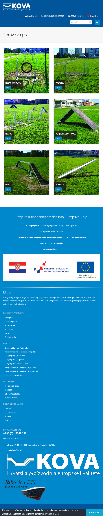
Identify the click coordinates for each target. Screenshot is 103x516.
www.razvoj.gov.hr (51, 249)
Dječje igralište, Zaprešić (14, 360)
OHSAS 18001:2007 (12, 394)
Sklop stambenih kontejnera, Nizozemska (21, 371)
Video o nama (10, 412)
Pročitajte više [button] (52, 514)
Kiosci (7, 333)
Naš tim (8, 416)
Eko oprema (9, 317)
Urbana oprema (11, 321)
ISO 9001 (8, 390)
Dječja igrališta (10, 337)
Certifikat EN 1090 (12, 386)
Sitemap (8, 420)
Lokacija (8, 409)
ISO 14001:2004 (11, 398)
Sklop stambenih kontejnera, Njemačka (20, 367)
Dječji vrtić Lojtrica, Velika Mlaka (17, 348)
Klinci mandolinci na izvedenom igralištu (20, 352)
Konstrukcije (10, 325)
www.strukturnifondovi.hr (51, 243)
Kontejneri (9, 329)
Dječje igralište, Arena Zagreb (16, 363)
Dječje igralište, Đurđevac (15, 356)
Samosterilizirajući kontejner (16, 375)
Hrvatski (93, 16)
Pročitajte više (19, 304)
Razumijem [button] (94, 512)
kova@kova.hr (17, 450)
